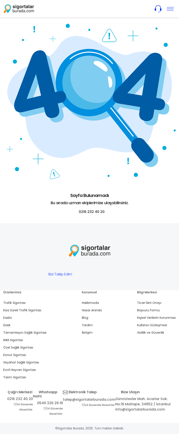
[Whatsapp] (94, 275)
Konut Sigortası (14, 355)
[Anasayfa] (18, 8)
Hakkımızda (90, 303)
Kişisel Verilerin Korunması (156, 317)
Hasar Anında (92, 310)
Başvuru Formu (148, 310)
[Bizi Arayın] (158, 8)
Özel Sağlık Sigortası (18, 347)
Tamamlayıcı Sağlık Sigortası (24, 332)
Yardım (87, 325)
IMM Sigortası (13, 340)
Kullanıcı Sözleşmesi (152, 325)
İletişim (87, 332)
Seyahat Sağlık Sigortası (21, 362)
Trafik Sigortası (14, 303)
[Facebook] (81, 275)
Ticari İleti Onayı (149, 303)
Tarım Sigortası (14, 377)
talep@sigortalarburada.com (89, 399)
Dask (6, 325)
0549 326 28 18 (50, 403)
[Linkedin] (121, 275)
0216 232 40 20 (91, 211)
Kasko (7, 317)
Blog (85, 317)
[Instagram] (108, 275)
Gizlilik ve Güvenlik (150, 332)
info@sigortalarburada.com (140, 409)
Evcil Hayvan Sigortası (19, 370)
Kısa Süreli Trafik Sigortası (22, 310)
